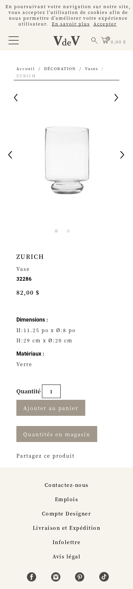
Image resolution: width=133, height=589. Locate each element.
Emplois (66, 499)
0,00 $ (118, 42)
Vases (91, 68)
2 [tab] (68, 231)
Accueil (25, 68)
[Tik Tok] (104, 579)
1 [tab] (56, 231)
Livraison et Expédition (67, 527)
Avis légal (66, 556)
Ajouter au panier (50, 407)
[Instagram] (56, 579)
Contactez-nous (67, 484)
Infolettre (67, 542)
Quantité (29, 391)
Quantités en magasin (56, 434)
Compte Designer (66, 513)
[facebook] (32, 579)
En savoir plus (71, 24)
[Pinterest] (80, 579)
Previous (10, 156)
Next (122, 156)
